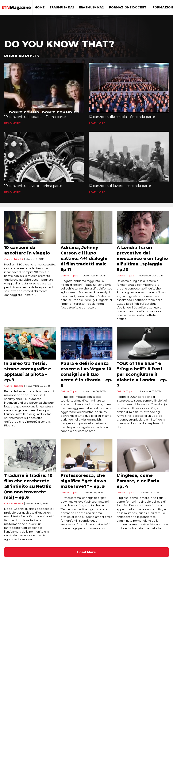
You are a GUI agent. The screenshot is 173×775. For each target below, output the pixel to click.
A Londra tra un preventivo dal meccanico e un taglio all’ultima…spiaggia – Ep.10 (142, 258)
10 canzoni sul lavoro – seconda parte (120, 186)
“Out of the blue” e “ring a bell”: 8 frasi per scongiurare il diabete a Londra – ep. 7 (142, 374)
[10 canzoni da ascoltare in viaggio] (30, 227)
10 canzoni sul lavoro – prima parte (33, 186)
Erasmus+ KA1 (62, 7)
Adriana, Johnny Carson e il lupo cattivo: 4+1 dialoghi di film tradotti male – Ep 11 (85, 258)
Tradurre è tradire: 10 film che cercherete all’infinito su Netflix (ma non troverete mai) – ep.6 (28, 486)
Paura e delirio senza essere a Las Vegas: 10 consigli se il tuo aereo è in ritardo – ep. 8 (86, 374)
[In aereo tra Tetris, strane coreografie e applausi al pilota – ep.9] (30, 343)
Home (40, 7)
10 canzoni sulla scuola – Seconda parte (122, 117)
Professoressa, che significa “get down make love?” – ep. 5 (83, 481)
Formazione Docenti (128, 7)
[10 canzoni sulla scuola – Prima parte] (44, 88)
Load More (86, 552)
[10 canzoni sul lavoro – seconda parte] (129, 157)
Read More (12, 123)
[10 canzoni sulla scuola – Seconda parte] (129, 88)
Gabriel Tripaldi (13, 259)
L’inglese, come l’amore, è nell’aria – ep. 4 (140, 481)
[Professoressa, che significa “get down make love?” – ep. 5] (87, 455)
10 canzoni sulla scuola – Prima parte (35, 117)
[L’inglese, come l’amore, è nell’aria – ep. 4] (143, 455)
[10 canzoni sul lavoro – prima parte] (44, 157)
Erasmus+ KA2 (91, 7)
